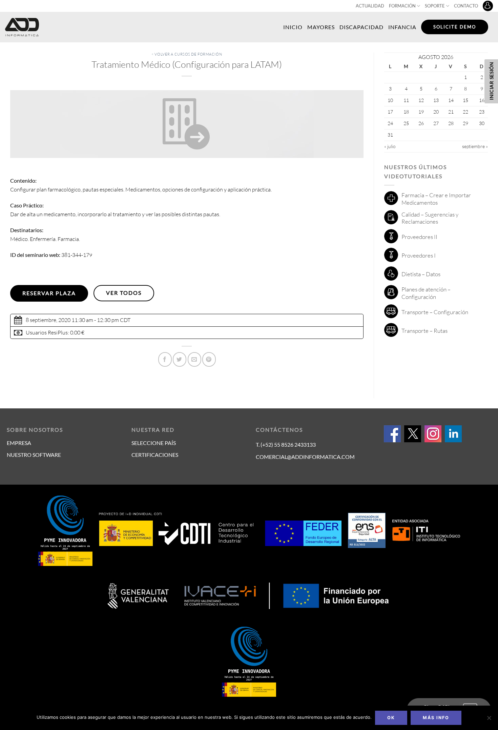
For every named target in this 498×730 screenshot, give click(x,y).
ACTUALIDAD (370, 5)
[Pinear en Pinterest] (209, 359)
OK (391, 717)
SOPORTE (435, 5)
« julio (390, 146)
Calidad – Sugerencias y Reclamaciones (429, 218)
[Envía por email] (194, 359)
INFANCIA (402, 27)
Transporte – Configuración (434, 312)
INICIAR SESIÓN (491, 81)
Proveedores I (418, 255)
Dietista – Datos (420, 274)
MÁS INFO (436, 717)
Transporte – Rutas (424, 330)
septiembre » (475, 146)
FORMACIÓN (402, 5)
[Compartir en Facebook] (165, 359)
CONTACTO (466, 5)
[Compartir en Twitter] (179, 359)
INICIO (293, 27)
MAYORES (321, 27)
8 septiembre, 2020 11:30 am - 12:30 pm (72, 320)
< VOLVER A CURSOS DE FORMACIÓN (186, 54)
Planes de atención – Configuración (426, 293)
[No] (489, 719)
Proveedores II (419, 236)
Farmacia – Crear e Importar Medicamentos (436, 198)
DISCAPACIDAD (361, 27)
